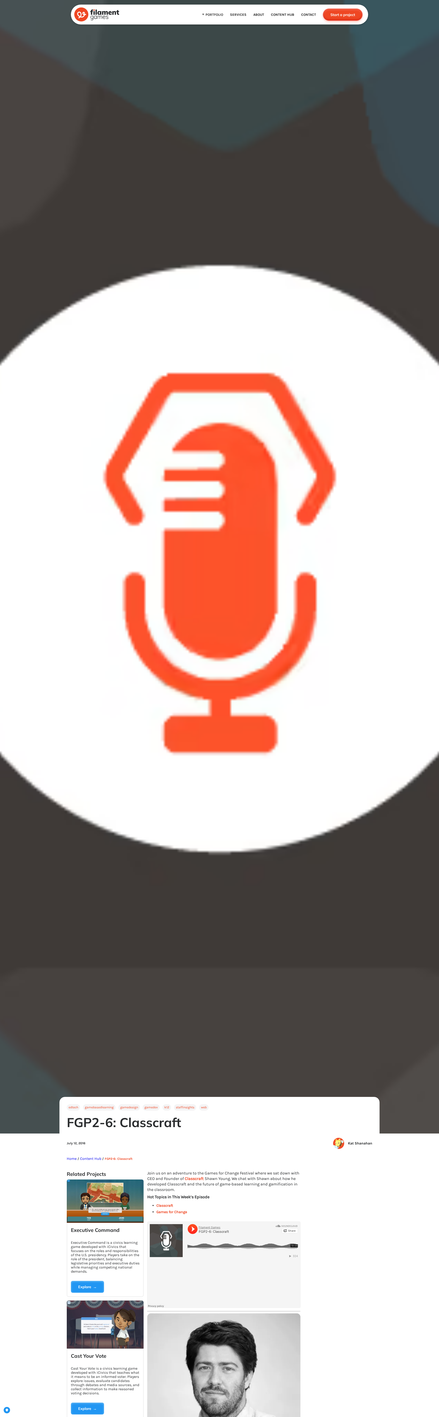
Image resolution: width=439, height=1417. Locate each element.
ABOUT (258, 15)
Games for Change (171, 1212)
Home (72, 1158)
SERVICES (238, 15)
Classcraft (194, 1178)
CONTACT (308, 15)
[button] (212, 14)
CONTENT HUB (282, 15)
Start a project (342, 14)
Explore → (87, 1287)
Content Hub (90, 1158)
